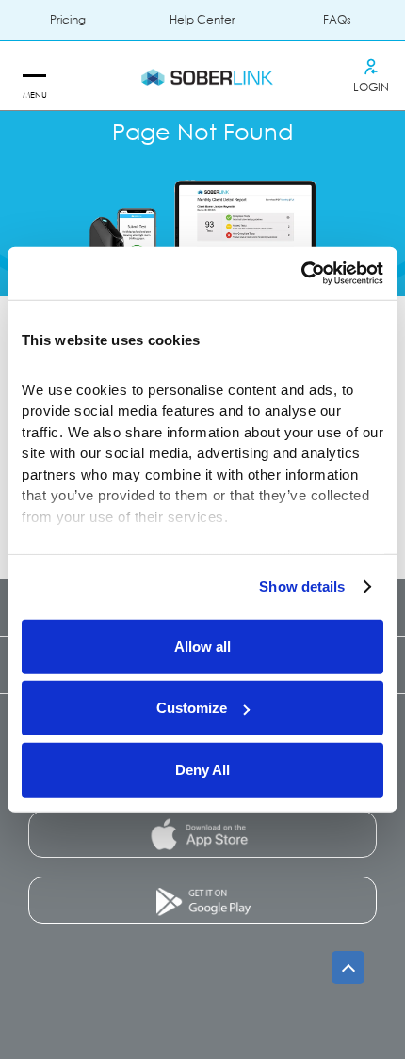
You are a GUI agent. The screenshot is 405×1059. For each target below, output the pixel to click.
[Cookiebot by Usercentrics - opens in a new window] (301, 273)
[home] (202, 76)
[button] (33, 76)
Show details (302, 586)
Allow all (202, 646)
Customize (191, 708)
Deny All (202, 769)
